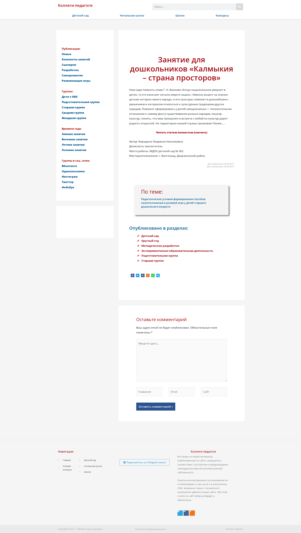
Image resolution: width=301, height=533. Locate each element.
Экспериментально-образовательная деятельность (177, 251)
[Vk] (186, 513)
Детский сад (80, 15)
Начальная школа (132, 15)
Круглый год (150, 241)
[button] (132, 275)
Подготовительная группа (159, 255)
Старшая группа (152, 260)
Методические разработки (160, 246)
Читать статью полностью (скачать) (181, 132)
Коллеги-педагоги (75, 5)
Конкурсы (222, 15)
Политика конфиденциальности (150, 529)
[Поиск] (239, 6)
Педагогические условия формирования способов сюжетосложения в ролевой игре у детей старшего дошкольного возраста (173, 202)
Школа (180, 15)
